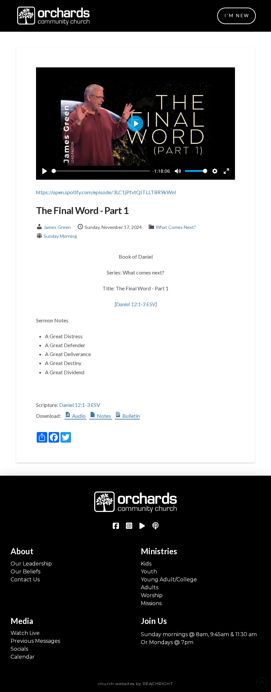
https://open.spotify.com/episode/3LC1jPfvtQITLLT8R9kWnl (106, 192)
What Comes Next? (176, 227)
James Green (57, 227)
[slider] (101, 171)
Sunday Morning (60, 236)
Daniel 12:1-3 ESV (135, 304)
